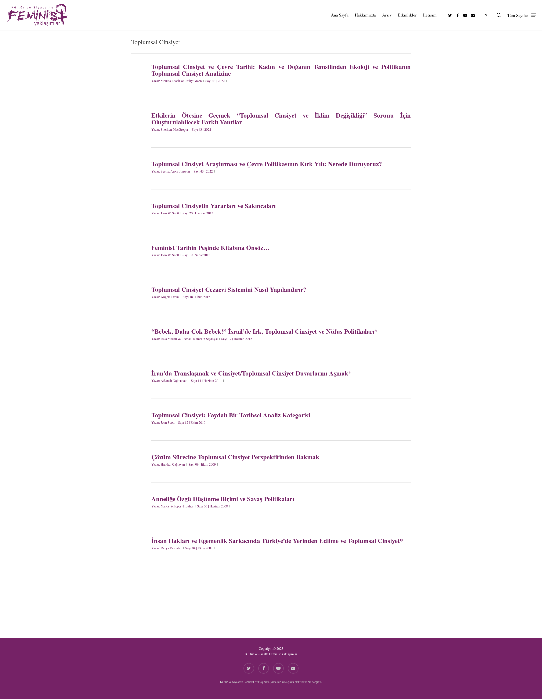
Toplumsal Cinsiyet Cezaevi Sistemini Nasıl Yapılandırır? (228, 289)
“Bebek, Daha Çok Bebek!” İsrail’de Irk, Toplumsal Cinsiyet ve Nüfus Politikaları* (264, 331)
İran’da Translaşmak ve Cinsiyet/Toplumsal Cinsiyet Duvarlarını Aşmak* (251, 373)
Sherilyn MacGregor (174, 129)
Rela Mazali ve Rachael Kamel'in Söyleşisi (189, 338)
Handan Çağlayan (173, 464)
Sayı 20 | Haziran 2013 (198, 213)
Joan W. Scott (170, 213)
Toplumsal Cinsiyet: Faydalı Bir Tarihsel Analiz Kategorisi (230, 414)
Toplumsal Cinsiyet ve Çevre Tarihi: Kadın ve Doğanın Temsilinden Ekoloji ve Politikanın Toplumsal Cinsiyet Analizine (281, 70)
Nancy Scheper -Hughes (177, 506)
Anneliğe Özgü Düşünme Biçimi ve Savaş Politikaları (222, 498)
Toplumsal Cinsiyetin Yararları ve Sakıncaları (213, 205)
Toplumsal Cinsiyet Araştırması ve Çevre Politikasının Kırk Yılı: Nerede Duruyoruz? (266, 163)
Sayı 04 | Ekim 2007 (199, 548)
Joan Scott (167, 422)
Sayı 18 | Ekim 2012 (196, 297)
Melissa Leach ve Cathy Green (181, 80)
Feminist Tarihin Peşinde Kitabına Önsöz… (210, 247)
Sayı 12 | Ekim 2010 (191, 422)
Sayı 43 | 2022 (215, 80)
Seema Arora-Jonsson (175, 171)
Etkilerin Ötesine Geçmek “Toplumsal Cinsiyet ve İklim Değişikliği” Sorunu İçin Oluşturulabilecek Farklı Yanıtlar (281, 118)
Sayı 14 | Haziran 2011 (206, 380)
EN (485, 15)
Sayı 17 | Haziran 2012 (236, 338)
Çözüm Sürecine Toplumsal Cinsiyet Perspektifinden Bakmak (235, 456)
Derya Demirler (171, 548)
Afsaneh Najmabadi (174, 380)
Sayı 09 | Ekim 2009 (202, 464)
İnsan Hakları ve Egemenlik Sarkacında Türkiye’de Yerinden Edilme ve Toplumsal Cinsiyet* (277, 540)
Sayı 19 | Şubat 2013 (196, 255)
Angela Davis (170, 297)
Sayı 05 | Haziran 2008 (212, 506)
